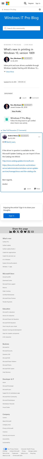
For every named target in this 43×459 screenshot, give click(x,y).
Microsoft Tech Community (10, 396)
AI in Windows (6, 259)
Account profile (7, 277)
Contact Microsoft (14, 451)
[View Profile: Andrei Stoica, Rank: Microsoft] (4, 137)
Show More (10, 72)
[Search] (25, 3)
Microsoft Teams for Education (11, 319)
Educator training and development (12, 330)
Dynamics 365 (6, 354)
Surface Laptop (7, 245)
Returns (5, 287)
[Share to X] (18, 231)
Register (31, 3)
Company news (7, 424)
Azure (4, 382)
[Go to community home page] (7, 3)
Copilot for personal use (9, 256)
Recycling (32, 453)
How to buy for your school (10, 326)
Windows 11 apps (7, 266)
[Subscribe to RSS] (29, 231)
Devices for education (8, 315)
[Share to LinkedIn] (10, 231)
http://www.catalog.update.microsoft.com (18, 161)
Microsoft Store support (9, 284)
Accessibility (6, 439)
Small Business (7, 372)
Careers (5, 417)
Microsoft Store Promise (9, 298)
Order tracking (6, 291)
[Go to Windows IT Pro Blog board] (6, 119)
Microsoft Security (7, 351)
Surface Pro (6, 242)
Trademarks (15, 453)
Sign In (38, 3)
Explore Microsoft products (10, 263)
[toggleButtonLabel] (39, 9)
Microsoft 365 (6, 358)
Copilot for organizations (9, 252)
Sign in (11, 215)
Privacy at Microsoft (8, 428)
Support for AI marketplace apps (11, 393)
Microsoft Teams (7, 365)
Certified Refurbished (8, 295)
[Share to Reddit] (21, 231)
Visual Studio (6, 407)
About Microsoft (7, 421)
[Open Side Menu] (3, 3)
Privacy (24, 451)
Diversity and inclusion (9, 435)
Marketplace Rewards (8, 404)
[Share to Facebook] (14, 231)
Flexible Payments (7, 302)
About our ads (6, 455)
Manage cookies (32, 451)
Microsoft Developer (8, 386)
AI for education (7, 337)
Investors (5, 432)
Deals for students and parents (11, 333)
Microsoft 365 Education (9, 323)
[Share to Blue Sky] (25, 231)
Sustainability (6, 442)
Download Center (7, 280)
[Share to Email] (32, 231)
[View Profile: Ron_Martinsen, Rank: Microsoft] (6, 59)
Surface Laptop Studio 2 (9, 249)
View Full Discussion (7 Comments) (14, 130)
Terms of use (6, 453)
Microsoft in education (9, 312)
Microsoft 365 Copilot (8, 368)
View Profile (16, 111)
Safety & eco (24, 453)
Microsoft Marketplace (9, 400)
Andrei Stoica (13, 136)
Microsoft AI (6, 347)
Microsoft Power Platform (9, 361)
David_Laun (10, 142)
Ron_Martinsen (15, 58)
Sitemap (5, 451)
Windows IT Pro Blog (10, 9)
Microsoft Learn (7, 389)
